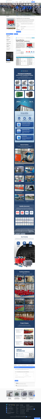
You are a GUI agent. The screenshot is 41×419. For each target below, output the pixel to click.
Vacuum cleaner (9, 41)
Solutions (17, 409)
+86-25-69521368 (29, 0)
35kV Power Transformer (9, 398)
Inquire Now (19, 31)
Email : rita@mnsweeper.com (10, 408)
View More (8, 59)
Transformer (20, 16)
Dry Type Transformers (24, 365)
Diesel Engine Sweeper (8, 46)
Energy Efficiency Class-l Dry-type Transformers (23, 371)
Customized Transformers (30, 365)
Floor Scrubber (8, 37)
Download (17, 413)
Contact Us (17, 411)
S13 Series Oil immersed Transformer (31, 398)
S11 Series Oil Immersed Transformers (24, 398)
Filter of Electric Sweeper (22, 406)
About (16, 410)
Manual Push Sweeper (8, 40)
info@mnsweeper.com (23, 0)
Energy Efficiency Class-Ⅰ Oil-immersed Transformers (17, 398)
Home (18, 16)
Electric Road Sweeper (8, 36)
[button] (34, 395)
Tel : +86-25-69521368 (9, 406)
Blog (16, 407)
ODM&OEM (17, 408)
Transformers (19, 365)
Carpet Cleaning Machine (9, 44)
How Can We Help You (9, 53)
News (16, 412)
